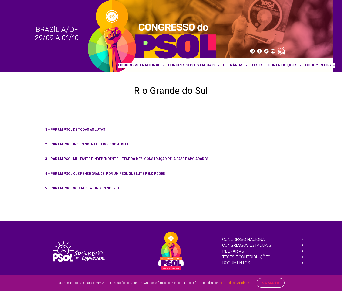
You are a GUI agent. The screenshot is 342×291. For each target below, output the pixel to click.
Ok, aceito (270, 282)
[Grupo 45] (79, 242)
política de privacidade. (234, 282)
